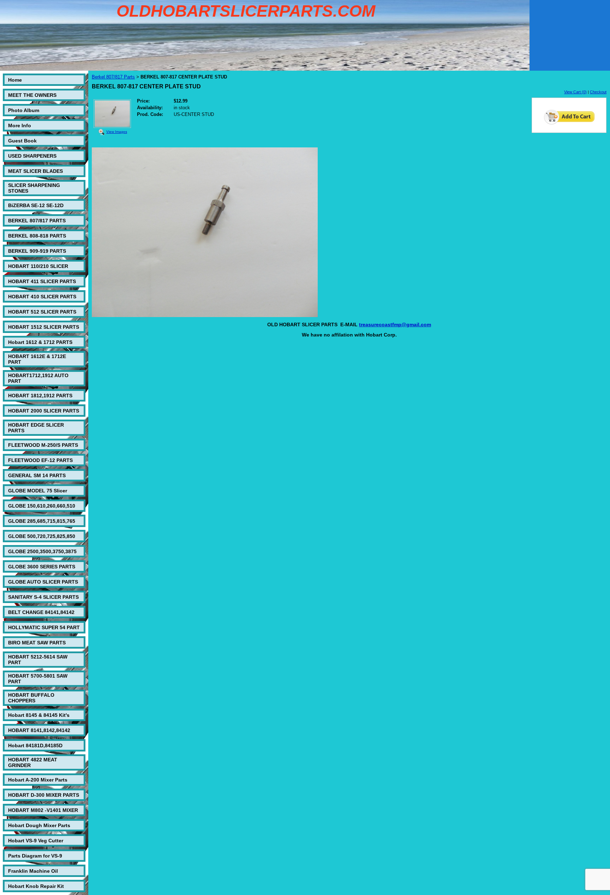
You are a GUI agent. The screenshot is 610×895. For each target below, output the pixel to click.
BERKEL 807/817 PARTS (37, 220)
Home (15, 80)
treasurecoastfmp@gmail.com (395, 324)
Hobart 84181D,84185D (35, 745)
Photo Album (23, 110)
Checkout (598, 92)
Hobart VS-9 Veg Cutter (35, 840)
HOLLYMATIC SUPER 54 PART (44, 627)
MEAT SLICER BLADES (35, 171)
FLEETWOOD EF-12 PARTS (40, 460)
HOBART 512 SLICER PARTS (42, 312)
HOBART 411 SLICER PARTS (42, 281)
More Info (19, 125)
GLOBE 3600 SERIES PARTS (41, 566)
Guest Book (22, 141)
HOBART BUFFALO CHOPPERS (31, 697)
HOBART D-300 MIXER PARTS (43, 795)
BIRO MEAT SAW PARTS (37, 642)
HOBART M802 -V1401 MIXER (43, 810)
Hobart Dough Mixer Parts (39, 825)
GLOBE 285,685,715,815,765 (41, 521)
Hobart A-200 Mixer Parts (37, 780)
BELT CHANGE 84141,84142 (41, 612)
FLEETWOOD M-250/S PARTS (43, 445)
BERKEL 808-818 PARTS (37, 236)
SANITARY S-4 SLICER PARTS (43, 597)
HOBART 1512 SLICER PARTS (43, 327)
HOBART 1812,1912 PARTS (40, 395)
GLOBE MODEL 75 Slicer (37, 490)
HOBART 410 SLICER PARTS (42, 296)
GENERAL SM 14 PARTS (37, 475)
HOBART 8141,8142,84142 (39, 730)
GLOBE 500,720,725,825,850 (41, 536)
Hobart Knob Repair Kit (36, 886)
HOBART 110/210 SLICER (38, 266)
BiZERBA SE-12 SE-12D (36, 205)
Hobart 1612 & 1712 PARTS (40, 342)
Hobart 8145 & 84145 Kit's (39, 715)
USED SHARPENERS (32, 156)
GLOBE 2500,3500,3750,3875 (42, 551)
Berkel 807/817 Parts (113, 77)
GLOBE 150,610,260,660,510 (41, 506)
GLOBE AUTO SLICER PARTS (43, 582)
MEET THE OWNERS (32, 95)
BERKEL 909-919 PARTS (37, 251)
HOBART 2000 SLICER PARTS (43, 411)
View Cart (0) (575, 92)
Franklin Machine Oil (33, 871)
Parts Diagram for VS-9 (35, 856)
